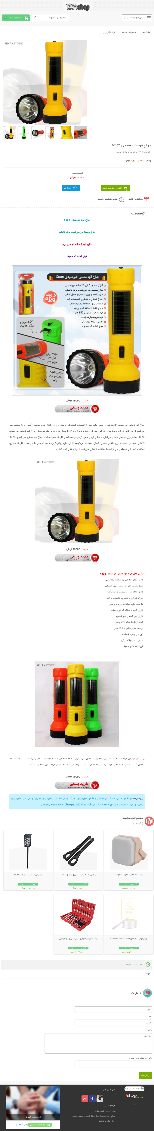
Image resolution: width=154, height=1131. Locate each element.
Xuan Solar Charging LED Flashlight (72, 805)
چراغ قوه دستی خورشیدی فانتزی (51, 799)
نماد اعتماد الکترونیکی (105, 1111)
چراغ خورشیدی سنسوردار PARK (28, 875)
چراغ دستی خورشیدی (22, 799)
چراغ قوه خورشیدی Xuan (83, 799)
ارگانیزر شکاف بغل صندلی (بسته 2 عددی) (78, 875)
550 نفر (68, 188)
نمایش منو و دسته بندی (134, 18)
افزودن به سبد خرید (112, 188)
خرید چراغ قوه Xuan (131, 805)
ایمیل (150, 1016)
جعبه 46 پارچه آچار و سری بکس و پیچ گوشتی (78, 939)
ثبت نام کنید (20, 1124)
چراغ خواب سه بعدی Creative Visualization (128, 939)
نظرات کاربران (109, 32)
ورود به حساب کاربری (40, 1124)
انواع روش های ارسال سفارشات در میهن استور (94, 1116)
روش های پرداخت (107, 1121)
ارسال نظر (145, 1075)
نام (151, 1002)
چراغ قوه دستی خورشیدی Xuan (114, 799)
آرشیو (138, 823)
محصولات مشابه (129, 32)
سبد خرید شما (16, 18)
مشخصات (146, 32)
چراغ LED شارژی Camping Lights (129, 875)
